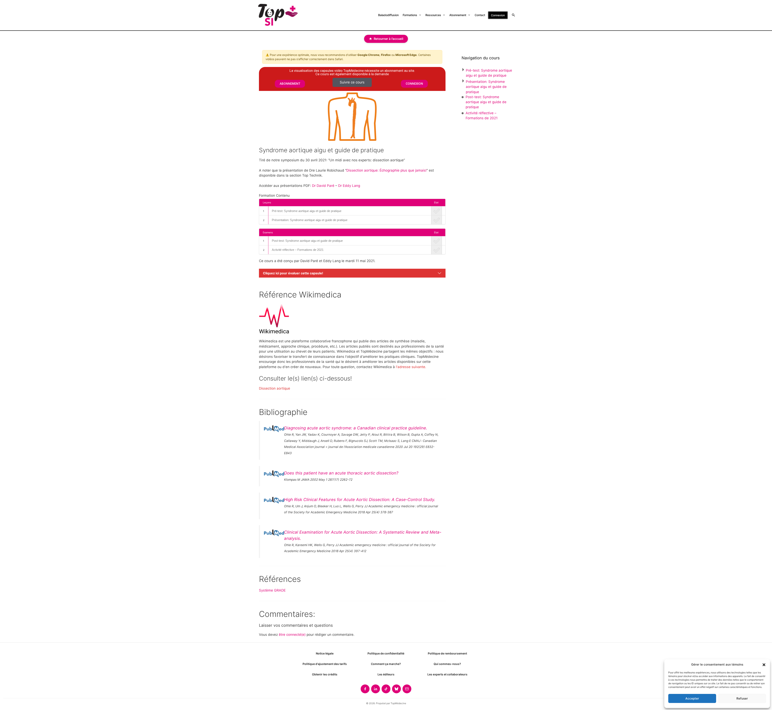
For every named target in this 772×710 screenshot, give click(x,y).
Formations (410, 15)
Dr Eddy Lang (349, 186)
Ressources (433, 15)
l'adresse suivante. (411, 367)
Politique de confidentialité (386, 653)
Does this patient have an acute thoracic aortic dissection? (341, 472)
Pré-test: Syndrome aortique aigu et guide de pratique (306, 211)
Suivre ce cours (352, 82)
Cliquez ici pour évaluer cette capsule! (293, 273)
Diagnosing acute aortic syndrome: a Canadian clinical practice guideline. (355, 427)
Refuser (742, 698)
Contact (480, 15)
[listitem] (365, 688)
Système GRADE (272, 590)
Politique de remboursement (447, 653)
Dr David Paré (323, 186)
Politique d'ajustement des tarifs (325, 664)
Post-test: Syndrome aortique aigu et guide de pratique (307, 240)
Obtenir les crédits (324, 674)
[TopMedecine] (277, 15)
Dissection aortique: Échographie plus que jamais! (386, 170)
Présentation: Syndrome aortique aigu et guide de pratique (309, 220)
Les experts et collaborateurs (447, 674)
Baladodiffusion (388, 15)
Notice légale (325, 653)
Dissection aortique (274, 388)
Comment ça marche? (386, 664)
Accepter (692, 698)
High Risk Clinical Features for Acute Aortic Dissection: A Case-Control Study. (359, 499)
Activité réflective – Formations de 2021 (297, 249)
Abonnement (457, 15)
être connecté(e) (292, 635)
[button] (764, 665)
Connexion (498, 15)
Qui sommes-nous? (447, 664)
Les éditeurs (386, 674)
